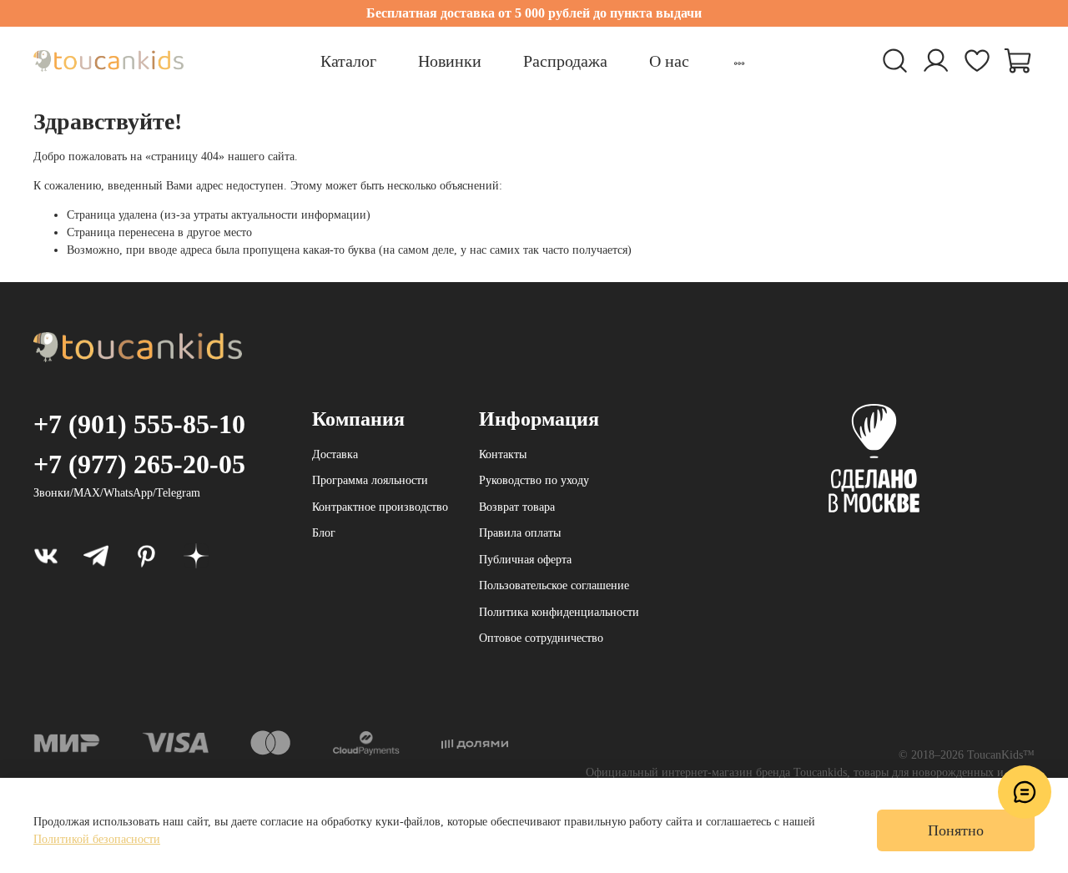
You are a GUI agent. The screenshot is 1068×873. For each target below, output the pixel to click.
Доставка (335, 454)
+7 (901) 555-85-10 (139, 424)
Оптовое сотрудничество (541, 638)
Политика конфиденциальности (559, 612)
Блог (323, 533)
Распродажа (565, 61)
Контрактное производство (380, 507)
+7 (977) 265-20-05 (139, 464)
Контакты (502, 454)
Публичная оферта (525, 559)
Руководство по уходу (534, 480)
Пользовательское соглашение (554, 585)
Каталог (348, 61)
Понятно (956, 830)
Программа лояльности (370, 480)
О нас (669, 61)
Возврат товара (517, 507)
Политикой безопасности (96, 839)
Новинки (449, 61)
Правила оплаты (520, 533)
